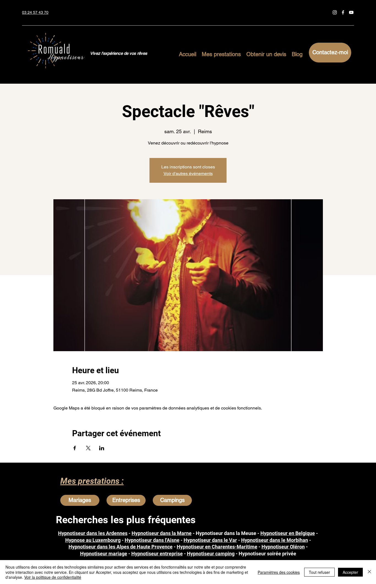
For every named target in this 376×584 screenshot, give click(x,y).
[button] (221, 53)
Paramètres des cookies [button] (279, 572)
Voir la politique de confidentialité (52, 577)
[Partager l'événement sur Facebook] (74, 448)
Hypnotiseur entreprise (157, 553)
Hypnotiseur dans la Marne (162, 533)
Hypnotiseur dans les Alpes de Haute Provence (121, 547)
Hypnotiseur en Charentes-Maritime (217, 547)
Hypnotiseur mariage (103, 553)
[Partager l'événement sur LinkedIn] (101, 448)
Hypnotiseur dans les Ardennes (92, 533)
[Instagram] (334, 12)
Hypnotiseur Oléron (283, 547)
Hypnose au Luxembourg (93, 540)
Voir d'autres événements (188, 173)
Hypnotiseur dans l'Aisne (152, 540)
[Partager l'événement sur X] (88, 448)
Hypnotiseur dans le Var (210, 540)
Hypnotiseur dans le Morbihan (274, 540)
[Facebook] (343, 12)
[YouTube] (351, 12)
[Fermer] (369, 572)
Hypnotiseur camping (211, 553)
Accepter (350, 572)
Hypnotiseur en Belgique (287, 533)
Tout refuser (319, 572)
